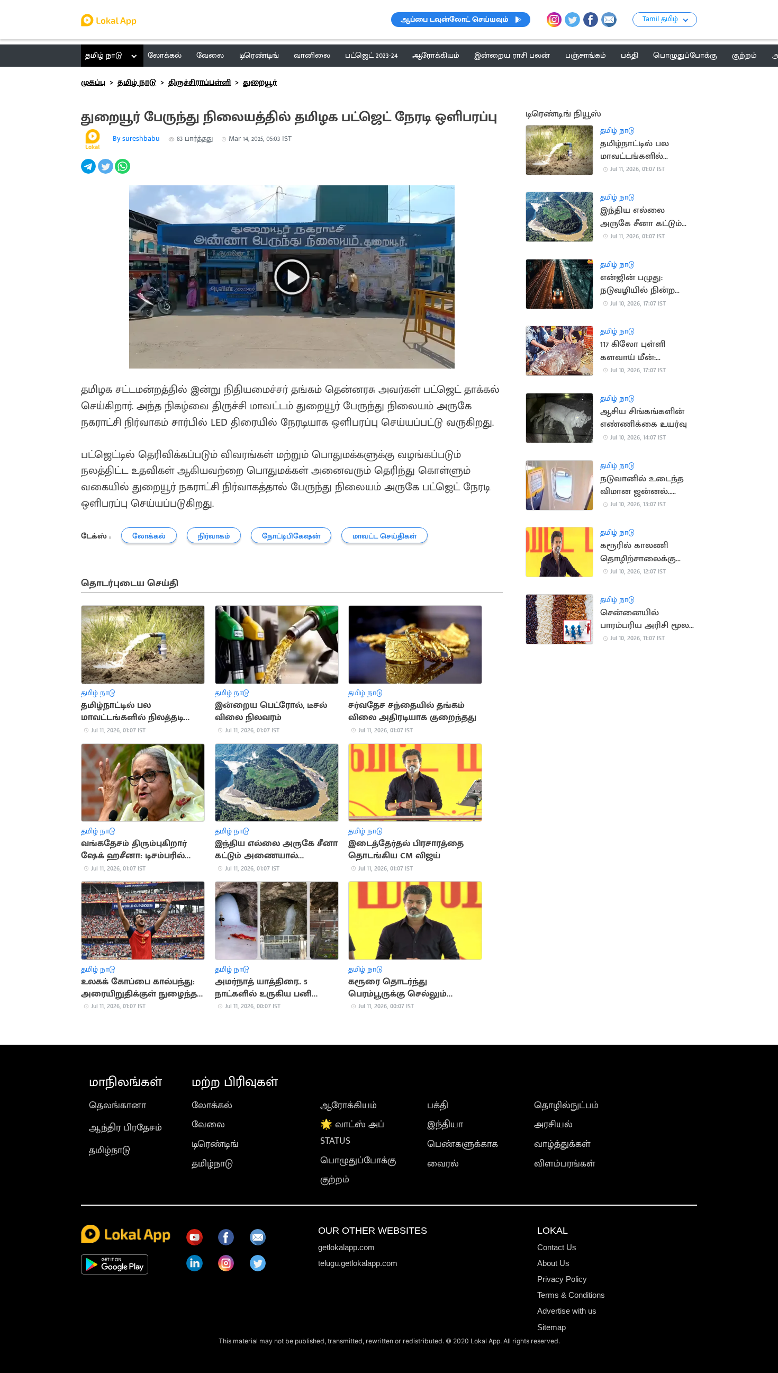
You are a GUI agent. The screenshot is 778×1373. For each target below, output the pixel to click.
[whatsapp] (123, 172)
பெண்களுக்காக (462, 1144)
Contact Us (556, 1247)
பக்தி (437, 1105)
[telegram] (89, 172)
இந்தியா (445, 1124)
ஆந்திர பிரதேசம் (125, 1127)
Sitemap (551, 1327)
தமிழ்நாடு (109, 1150)
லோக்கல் (212, 1105)
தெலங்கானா (117, 1105)
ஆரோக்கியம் (348, 1105)
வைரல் (443, 1163)
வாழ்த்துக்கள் (562, 1144)
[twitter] (106, 172)
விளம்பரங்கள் (564, 1163)
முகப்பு (93, 82)
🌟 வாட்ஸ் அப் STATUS (352, 1132)
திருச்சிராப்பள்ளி (199, 82)
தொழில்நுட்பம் (566, 1105)
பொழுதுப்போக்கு (358, 1160)
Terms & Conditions (571, 1294)
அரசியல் (553, 1124)
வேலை (208, 1124)
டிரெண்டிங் (215, 1144)
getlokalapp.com (346, 1247)
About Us (553, 1263)
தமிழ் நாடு (103, 55)
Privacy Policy (562, 1279)
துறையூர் (260, 82)
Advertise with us (566, 1310)
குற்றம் (334, 1179)
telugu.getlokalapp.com (357, 1263)
